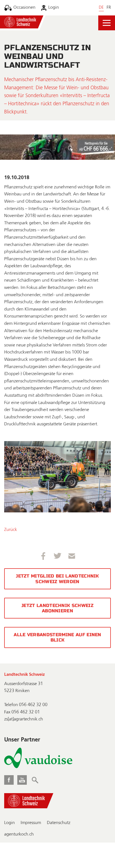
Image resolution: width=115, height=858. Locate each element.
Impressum (31, 823)
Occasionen (24, 7)
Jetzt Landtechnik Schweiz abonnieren (57, 608)
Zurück (10, 530)
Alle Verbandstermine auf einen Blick (57, 637)
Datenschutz (58, 823)
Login (53, 7)
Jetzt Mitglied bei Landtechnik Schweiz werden (57, 578)
